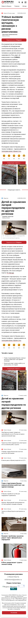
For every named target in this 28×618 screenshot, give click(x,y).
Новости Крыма (7, 430)
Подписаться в (14, 40)
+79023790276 (13, 577)
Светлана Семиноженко (9, 34)
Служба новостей (7, 216)
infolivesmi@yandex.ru (13, 580)
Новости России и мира (9, 13)
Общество (6, 198)
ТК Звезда (10, 273)
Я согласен (14, 612)
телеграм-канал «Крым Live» (11, 151)
